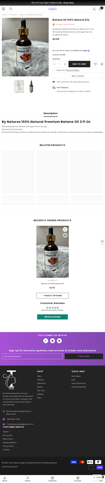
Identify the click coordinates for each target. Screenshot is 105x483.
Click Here (71, 2)
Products (13, 15)
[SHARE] (101, 64)
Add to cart (79, 64)
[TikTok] (59, 340)
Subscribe (84, 356)
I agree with (60, 70)
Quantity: (56, 59)
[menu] (3, 8)
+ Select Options (52, 295)
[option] (52, 3)
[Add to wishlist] (95, 64)
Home (4, 15)
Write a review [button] (52, 316)
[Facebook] (45, 340)
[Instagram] (52, 340)
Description (51, 113)
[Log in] (94, 8)
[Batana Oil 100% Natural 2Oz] (52, 252)
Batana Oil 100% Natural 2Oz (52, 284)
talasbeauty (52, 280)
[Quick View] (65, 235)
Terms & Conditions (72, 70)
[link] (18, 199)
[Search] (10, 8)
